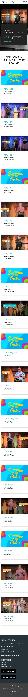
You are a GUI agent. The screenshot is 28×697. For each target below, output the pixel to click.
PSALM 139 (8, 616)
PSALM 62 (8, 155)
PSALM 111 (8, 484)
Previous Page (8, 41)
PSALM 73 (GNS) (10, 353)
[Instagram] (15, 686)
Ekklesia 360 (14, 694)
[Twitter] (18, 686)
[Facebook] (9, 686)
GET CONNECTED (9, 677)
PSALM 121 (8, 517)
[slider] (9, 22)
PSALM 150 (8, 320)
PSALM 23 (8, 550)
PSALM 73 (8, 254)
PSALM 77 (8, 452)
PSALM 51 (8, 287)
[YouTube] (12, 686)
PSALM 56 (8, 386)
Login (14, 691)
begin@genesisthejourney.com (10, 655)
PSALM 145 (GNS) (11, 419)
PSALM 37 (8, 122)
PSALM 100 (8, 89)
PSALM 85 (8, 188)
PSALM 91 (8, 221)
